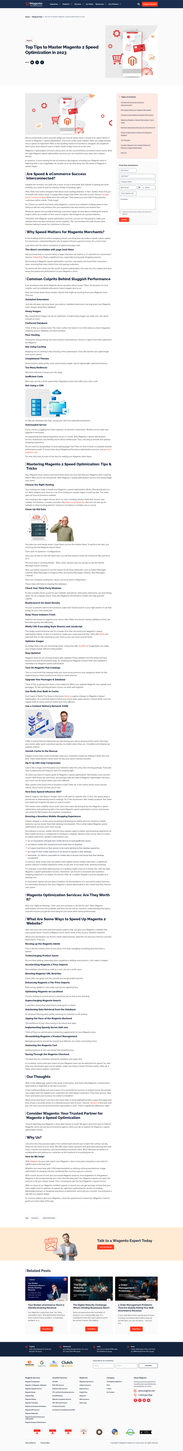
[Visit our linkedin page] (144, 1400)
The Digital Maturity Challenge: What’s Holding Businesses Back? (91, 1306)
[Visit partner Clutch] (67, 1364)
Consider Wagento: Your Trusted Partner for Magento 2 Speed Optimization (135, 146)
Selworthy (37, 257)
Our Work (89, 4)
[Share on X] (37, 62)
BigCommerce (84, 1388)
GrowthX (55, 1381)
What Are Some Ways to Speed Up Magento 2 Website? (136, 134)
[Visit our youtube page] (148, 1400)
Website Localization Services (61, 1399)
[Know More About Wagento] (34, 4)
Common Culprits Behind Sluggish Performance (137, 115)
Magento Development (32, 1381)
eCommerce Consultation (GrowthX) (63, 1410)
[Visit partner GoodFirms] (54, 1364)
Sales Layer (83, 1403)
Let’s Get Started (106, 1247)
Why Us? (124, 153)
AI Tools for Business (58, 1406)
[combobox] (141, 187)
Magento (29, 40)
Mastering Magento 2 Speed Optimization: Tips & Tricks (137, 121)
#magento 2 (35, 1218)
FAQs (108, 1385)
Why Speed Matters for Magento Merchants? (136, 110)
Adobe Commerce (85, 1385)
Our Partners (114, 4)
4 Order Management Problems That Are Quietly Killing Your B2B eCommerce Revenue (136, 1308)
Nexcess (69, 502)
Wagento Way (37, 17)
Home (27, 17)
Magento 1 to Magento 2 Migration (35, 1385)
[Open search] (138, 4)
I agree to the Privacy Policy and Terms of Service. (136, 213)
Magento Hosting (30, 1399)
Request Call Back (150, 4)
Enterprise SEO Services (59, 1388)
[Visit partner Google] (42, 1364)
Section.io (94, 1103)
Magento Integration (31, 1413)
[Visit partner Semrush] (29, 1364)
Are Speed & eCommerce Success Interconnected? (132, 104)
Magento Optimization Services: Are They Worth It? (138, 128)
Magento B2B (29, 1396)
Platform (66, 4)
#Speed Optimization (49, 1218)
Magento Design (30, 1392)
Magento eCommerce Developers (35, 1406)
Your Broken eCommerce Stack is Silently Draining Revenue (46, 1306)
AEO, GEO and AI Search (59, 1403)
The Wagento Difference (114, 1381)
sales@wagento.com (146, 1391)
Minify (102, 634)
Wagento (34, 1161)
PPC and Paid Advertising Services (63, 1392)
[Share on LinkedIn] (32, 62)
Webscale (80, 502)
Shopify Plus (83, 1392)
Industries (54, 4)
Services (77, 4)
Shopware (82, 1396)
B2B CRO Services (58, 1385)
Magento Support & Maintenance (35, 1422)
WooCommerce (84, 1399)
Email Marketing (57, 1396)
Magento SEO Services (32, 1410)
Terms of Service (30, 1443)
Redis (66, 696)
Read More (47, 1329)
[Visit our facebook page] (135, 1400)
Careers (109, 1388)
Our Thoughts (125, 140)
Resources (100, 4)
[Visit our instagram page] (140, 1400)
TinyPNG (82, 646)
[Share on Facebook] (42, 62)
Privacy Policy (45, 1443)
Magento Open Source (86, 1381)
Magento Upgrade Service (33, 1388)
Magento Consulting (31, 1403)
